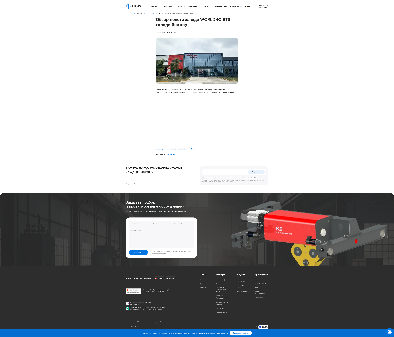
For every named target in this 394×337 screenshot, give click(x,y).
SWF (256, 287)
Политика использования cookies (169, 322)
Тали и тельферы (222, 280)
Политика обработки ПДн (132, 322)
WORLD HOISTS (260, 283)
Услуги (205, 6)
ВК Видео (171, 154)
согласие (210, 178)
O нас (202, 280)
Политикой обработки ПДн (250, 178)
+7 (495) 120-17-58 (261, 5)
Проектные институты (241, 281)
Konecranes (259, 297)
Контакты (203, 287)
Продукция (192, 6)
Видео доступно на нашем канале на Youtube (174, 149)
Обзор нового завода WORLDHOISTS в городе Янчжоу (179, 13)
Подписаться (256, 172)
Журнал (149, 13)
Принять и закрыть (240, 333)
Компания (168, 6)
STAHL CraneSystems (260, 292)
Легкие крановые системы (222, 303)
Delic (257, 280)
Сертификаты (242, 291)
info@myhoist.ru (263, 7)
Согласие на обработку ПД (150, 322)
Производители (220, 6)
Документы (234, 6)
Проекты (181, 6)
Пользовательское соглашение (146, 327)
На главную (129, 13)
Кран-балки (220, 308)
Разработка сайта (253, 327)
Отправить (138, 252)
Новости (158, 13)
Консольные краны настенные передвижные (222, 296)
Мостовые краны (221, 283)
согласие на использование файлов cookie (180, 333)
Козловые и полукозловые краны (221, 289)
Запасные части (221, 312)
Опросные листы (241, 286)
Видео (247, 6)
